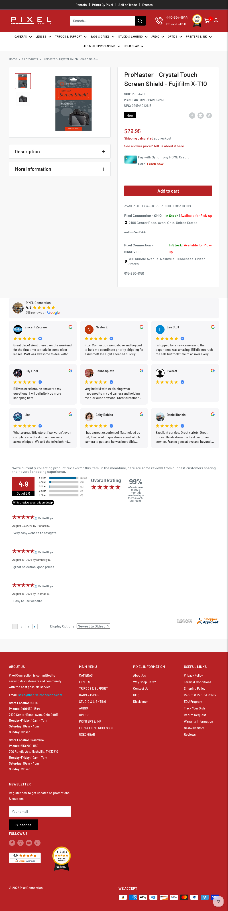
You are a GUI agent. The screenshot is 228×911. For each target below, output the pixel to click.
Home (13, 59)
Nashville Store (194, 728)
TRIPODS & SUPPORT (68, 36)
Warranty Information (198, 721)
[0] (207, 20)
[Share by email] (200, 115)
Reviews (190, 734)
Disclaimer (140, 701)
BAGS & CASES (100, 36)
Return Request (195, 715)
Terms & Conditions (197, 682)
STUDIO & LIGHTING (130, 36)
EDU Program (193, 701)
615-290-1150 (134, 273)
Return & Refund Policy (200, 695)
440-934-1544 (135, 232)
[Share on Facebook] (192, 115)
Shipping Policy (194, 688)
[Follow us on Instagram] (20, 843)
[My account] (216, 20)
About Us (139, 675)
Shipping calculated (138, 138)
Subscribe (24, 825)
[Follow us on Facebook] (12, 843)
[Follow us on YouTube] (29, 843)
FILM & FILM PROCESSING (99, 46)
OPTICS (172, 36)
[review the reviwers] (70, 328)
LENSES (41, 36)
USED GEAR (131, 46)
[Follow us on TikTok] (37, 843)
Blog (136, 695)
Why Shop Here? (144, 682)
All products (30, 59)
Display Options (62, 626)
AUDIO (155, 36)
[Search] (140, 21)
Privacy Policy (193, 675)
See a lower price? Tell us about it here (154, 146)
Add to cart (168, 191)
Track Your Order (195, 708)
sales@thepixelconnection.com (40, 695)
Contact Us (140, 688)
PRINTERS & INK (196, 36)
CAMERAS (20, 36)
